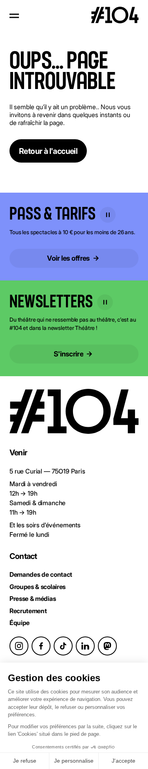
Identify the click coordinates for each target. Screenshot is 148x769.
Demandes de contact (40, 574)
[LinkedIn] (85, 645)
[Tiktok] (63, 645)
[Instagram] (18, 645)
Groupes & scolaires (37, 587)
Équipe (19, 623)
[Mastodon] (107, 645)
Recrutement (28, 611)
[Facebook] (41, 645)
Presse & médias (32, 598)
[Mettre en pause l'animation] (108, 215)
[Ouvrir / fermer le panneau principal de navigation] (14, 16)
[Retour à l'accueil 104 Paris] (115, 16)
